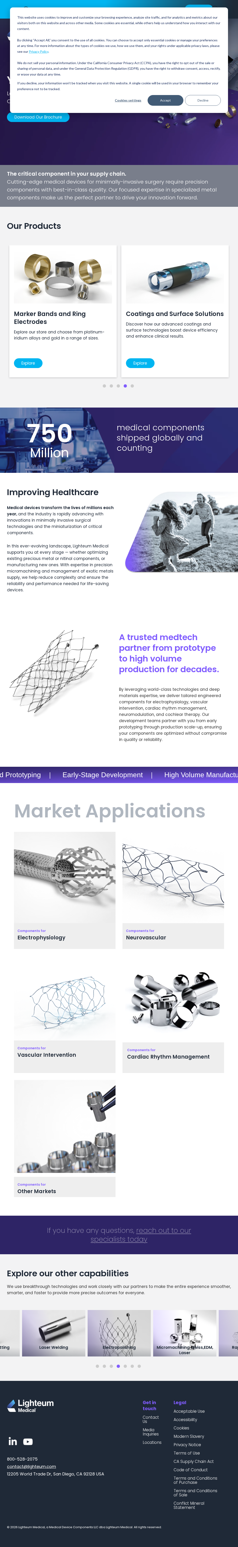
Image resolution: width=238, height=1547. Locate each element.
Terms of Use (187, 1453)
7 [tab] (139, 1366)
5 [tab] (132, 386)
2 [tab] (111, 386)
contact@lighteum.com (31, 1466)
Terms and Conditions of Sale (195, 1493)
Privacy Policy (38, 51)
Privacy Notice (187, 1445)
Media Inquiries (151, 1432)
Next (231, 1334)
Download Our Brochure (38, 117)
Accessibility (185, 1420)
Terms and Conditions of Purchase (195, 1480)
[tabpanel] (63, 311)
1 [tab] (104, 386)
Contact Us (151, 1419)
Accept (165, 100)
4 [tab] (125, 386)
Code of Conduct (191, 1470)
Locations (152, 1442)
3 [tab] (118, 386)
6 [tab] (132, 1366)
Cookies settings (128, 100)
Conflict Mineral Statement (189, 1505)
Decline (203, 100)
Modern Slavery (189, 1436)
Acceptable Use (189, 1411)
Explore (28, 363)
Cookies (181, 1428)
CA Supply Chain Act (194, 1461)
